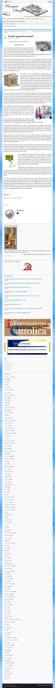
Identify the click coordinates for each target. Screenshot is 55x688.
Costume (6, 425)
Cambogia (6, 405)
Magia (5, 555)
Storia (5, 652)
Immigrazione (7, 514)
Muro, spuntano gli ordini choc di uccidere (40, 31)
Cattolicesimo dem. (8, 407)
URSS (5, 670)
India (5, 517)
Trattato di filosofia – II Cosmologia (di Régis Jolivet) (17, 312)
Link (41, 18)
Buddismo (6, 402)
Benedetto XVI (7, 394)
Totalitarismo (7, 665)
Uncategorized (7, 668)
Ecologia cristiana (8, 466)
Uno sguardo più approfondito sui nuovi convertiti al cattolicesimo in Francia (23, 278)
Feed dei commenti (8, 366)
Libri (5, 550)
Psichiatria (6, 601)
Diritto (5, 453)
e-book (5, 463)
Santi (5, 629)
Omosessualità (7, 578)
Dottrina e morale (8, 456)
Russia (5, 624)
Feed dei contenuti (8, 363)
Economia (15, 38)
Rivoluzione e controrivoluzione (10, 619)
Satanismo (6, 632)
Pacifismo (6, 581)
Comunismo (6, 417)
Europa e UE (6, 479)
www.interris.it (17, 41)
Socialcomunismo (8, 645)
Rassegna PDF (22, 21)
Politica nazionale (8, 594)
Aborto (5, 379)
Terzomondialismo (8, 662)
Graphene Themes (14, 686)
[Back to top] (52, 685)
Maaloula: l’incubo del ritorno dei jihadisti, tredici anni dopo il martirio (21, 295)
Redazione (11, 38)
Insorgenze (6, 522)
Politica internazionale (9, 591)
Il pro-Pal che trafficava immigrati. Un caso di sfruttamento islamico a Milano (23, 308)
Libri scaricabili (35, 18)
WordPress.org (7, 369)
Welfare (6, 678)
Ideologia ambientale (8, 504)
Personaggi (6, 586)
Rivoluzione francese (8, 622)
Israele (5, 540)
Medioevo (6, 560)
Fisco (18, 38)
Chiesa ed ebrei (7, 412)
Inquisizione (6, 520)
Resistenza (6, 611)
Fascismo (6, 489)
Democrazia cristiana (8, 443)
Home (4, 18)
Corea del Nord (7, 423)
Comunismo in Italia (8, 420)
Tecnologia (6, 660)
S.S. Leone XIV (7, 627)
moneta (6, 204)
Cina (5, 415)
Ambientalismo (7, 389)
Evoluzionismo (7, 484)
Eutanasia (6, 481)
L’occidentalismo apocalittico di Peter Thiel (15, 300)
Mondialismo (7, 563)
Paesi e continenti (8, 583)
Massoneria (6, 558)
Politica (5, 588)
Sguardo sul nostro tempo (9, 640)
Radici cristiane (7, 604)
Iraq (5, 525)
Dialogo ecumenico (8, 451)
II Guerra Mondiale (8, 509)
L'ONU (5, 545)
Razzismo (6, 606)
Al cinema (6, 387)
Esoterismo (6, 474)
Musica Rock (7, 568)
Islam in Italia (7, 537)
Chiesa (5, 410)
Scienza (6, 634)
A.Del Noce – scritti (8, 377)
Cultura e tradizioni (8, 440)
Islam (5, 527)
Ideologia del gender (8, 507)
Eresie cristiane (7, 471)
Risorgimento (7, 617)
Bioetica (6, 397)
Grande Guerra (7, 499)
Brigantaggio (7, 400)
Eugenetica (6, 476)
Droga (5, 461)
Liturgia (6, 553)
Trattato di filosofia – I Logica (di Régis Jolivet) (15, 291)
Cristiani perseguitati (8, 433)
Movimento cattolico (8, 565)
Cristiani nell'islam (8, 430)
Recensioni (6, 609)
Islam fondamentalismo (9, 532)
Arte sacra (6, 392)
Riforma (6, 614)
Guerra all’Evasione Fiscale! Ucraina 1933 (12, 198)
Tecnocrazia (6, 657)
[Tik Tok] (6, 1)
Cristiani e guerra (8, 428)
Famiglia (6, 486)
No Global (6, 573)
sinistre (6, 642)
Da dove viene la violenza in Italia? (12, 304)
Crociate (6, 435)
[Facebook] (8, 1)
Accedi (5, 361)
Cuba (5, 438)
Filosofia (6, 491)
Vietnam (6, 675)
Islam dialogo (7, 530)
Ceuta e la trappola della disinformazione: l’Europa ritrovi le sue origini (21, 283)
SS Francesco (7, 647)
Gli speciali (28, 18)
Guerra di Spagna (8, 502)
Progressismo (7, 599)
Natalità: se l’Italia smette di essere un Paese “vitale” (17, 287)
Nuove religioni (7, 576)
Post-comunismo (7, 596)
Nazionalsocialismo (8, 571)
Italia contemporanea (8, 543)
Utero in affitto (7, 673)
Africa (5, 382)
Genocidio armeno (8, 497)
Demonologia (7, 448)
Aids (5, 384)
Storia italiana (7, 655)
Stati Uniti (6, 650)
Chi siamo (9, 18)
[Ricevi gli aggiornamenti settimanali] (10, 1)
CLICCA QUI (7, 255)
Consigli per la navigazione (18, 18)
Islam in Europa (7, 535)
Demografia (6, 446)
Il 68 (5, 512)
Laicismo (6, 548)
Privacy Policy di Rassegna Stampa (10, 21)
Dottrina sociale (7, 458)
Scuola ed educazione (8, 637)
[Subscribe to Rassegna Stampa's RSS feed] (4, 1)
